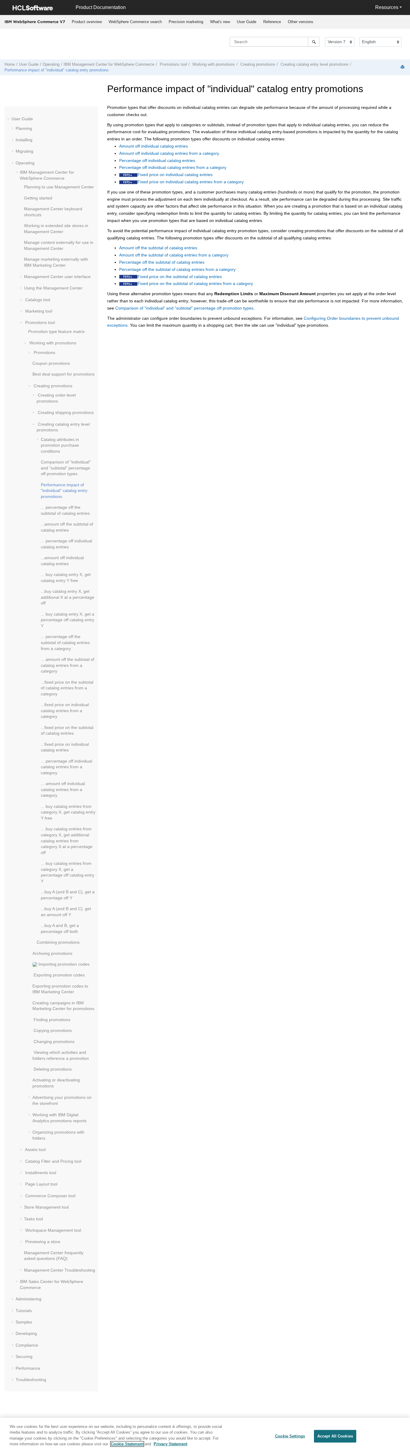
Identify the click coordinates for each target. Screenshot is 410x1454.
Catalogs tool (37, 299)
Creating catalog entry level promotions (313, 64)
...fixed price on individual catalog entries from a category (65, 710)
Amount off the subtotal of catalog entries (158, 247)
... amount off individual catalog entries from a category (63, 789)
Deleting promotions (52, 1069)
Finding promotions (51, 1019)
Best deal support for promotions (63, 374)
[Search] (314, 41)
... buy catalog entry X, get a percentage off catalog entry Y (67, 620)
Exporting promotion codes (58, 975)
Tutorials (24, 1310)
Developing (26, 1333)
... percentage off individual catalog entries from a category (66, 767)
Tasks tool (33, 1218)
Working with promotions (213, 64)
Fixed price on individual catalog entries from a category (190, 181)
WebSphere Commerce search (135, 21)
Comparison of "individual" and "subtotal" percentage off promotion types (66, 468)
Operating (51, 64)
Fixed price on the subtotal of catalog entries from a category (195, 283)
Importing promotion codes (63, 964)
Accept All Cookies (335, 1436)
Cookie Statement (127, 1444)
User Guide (246, 21)
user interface (57, 276)
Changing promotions (53, 1041)
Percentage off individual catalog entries (157, 160)
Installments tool (40, 1172)
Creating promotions (257, 64)
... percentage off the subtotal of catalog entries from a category (65, 642)
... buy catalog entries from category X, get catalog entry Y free (68, 812)
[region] (205, 1436)
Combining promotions (58, 942)
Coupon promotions (51, 363)
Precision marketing (186, 21)
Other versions (300, 21)
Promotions (43, 352)
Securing (24, 1356)
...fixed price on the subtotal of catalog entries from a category (67, 688)
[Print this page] (403, 67)
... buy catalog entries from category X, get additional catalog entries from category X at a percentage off (66, 840)
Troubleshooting (59, 1270)
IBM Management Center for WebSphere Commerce (109, 64)
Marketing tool (38, 311)
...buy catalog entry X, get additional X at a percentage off (67, 597)
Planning (24, 128)
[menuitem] (86, 22)
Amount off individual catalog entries (153, 146)
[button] (9, 118)
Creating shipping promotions (65, 412)
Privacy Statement (170, 1444)
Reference (272, 21)
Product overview (87, 21)
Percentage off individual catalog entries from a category (172, 167)
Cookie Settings (290, 1436)
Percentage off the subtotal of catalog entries (161, 262)
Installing (24, 139)
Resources (386, 7)
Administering (28, 1299)
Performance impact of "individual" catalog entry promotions (57, 70)
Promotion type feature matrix (56, 331)
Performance (28, 1368)
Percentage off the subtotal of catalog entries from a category (177, 269)
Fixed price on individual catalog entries (175, 174)
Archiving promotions (52, 953)
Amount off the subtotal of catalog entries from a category (173, 255)
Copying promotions (52, 1030)
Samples (24, 1322)
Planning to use (59, 186)
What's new (220, 21)
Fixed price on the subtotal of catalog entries (179, 276)
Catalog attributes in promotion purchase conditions (60, 445)
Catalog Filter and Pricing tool (52, 1161)
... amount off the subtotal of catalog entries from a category (67, 665)
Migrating (24, 151)
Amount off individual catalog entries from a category (169, 153)
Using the (53, 288)
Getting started (38, 198)
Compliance (27, 1345)
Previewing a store (42, 1241)
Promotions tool (172, 64)
